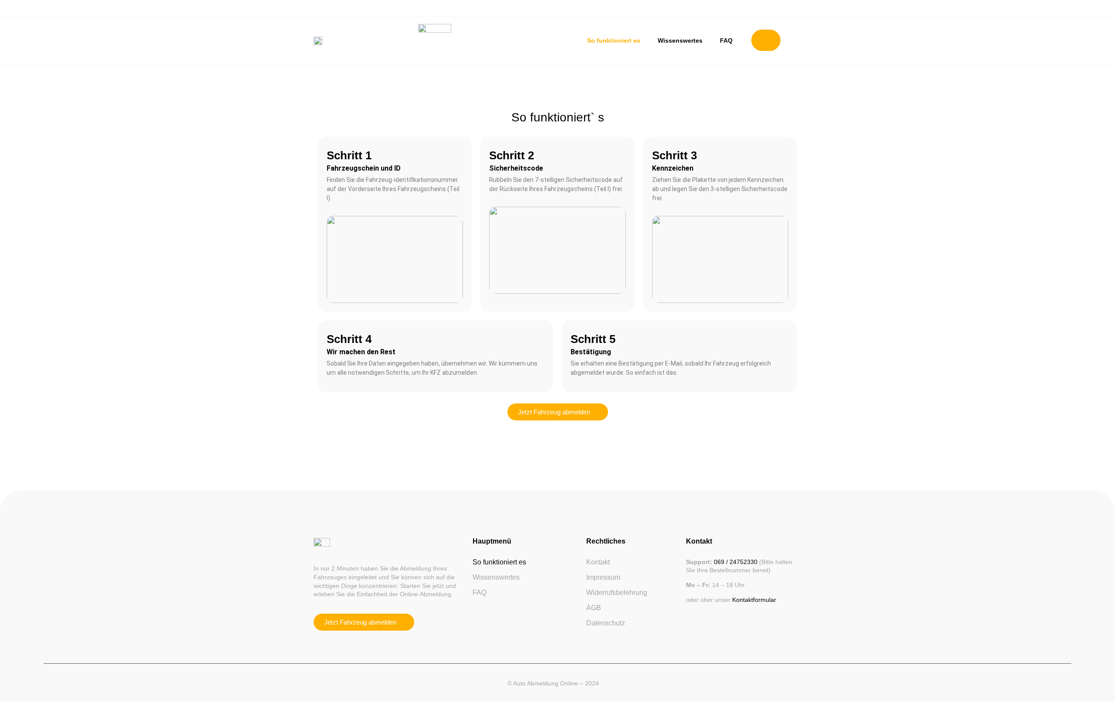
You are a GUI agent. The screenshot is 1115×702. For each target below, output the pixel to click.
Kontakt (598, 562)
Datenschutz (605, 623)
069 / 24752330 (736, 561)
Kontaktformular (754, 599)
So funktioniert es (613, 40)
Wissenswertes (680, 40)
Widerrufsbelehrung (616, 592)
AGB (593, 607)
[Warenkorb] (765, 40)
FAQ (726, 40)
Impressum (603, 577)
